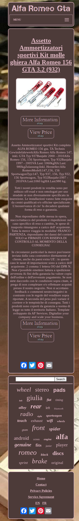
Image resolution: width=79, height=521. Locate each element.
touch (22, 420)
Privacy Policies (41, 490)
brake (39, 461)
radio (26, 414)
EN (37, 503)
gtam (25, 429)
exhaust (37, 421)
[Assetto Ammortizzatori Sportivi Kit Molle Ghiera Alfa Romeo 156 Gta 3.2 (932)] (41, 94)
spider (54, 428)
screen (36, 439)
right (39, 416)
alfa (62, 437)
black (44, 454)
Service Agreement (41, 497)
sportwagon (54, 415)
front (38, 427)
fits (39, 445)
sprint (23, 463)
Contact (41, 484)
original (57, 463)
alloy (22, 407)
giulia (35, 398)
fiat (49, 400)
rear (36, 406)
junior (49, 445)
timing (59, 400)
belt (20, 400)
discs (58, 453)
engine (48, 439)
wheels (61, 421)
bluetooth (58, 408)
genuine (23, 444)
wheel (24, 389)
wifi (50, 420)
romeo (28, 452)
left (48, 408)
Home (41, 478)
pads (59, 390)
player (62, 444)
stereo (42, 390)
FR (44, 503)
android (21, 438)
